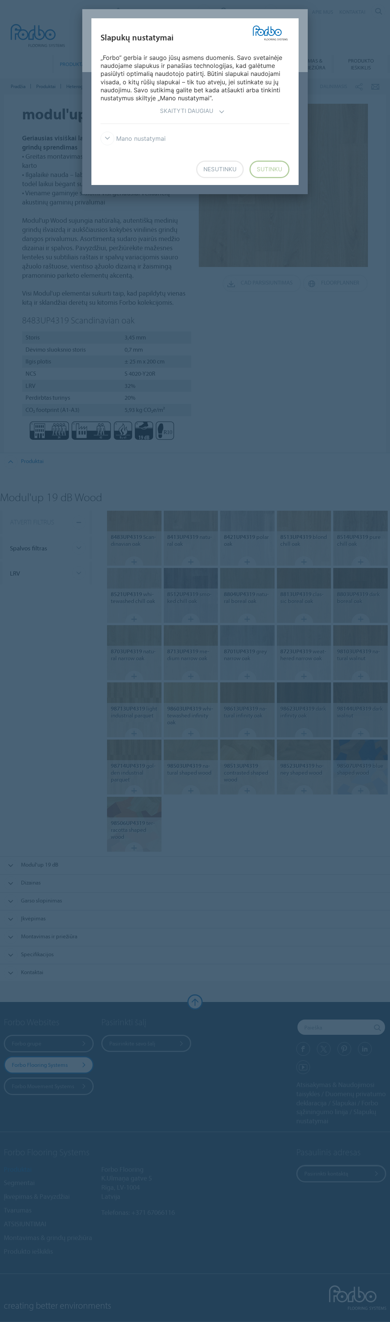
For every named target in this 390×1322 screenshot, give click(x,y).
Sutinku (269, 169)
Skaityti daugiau (186, 110)
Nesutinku (220, 169)
